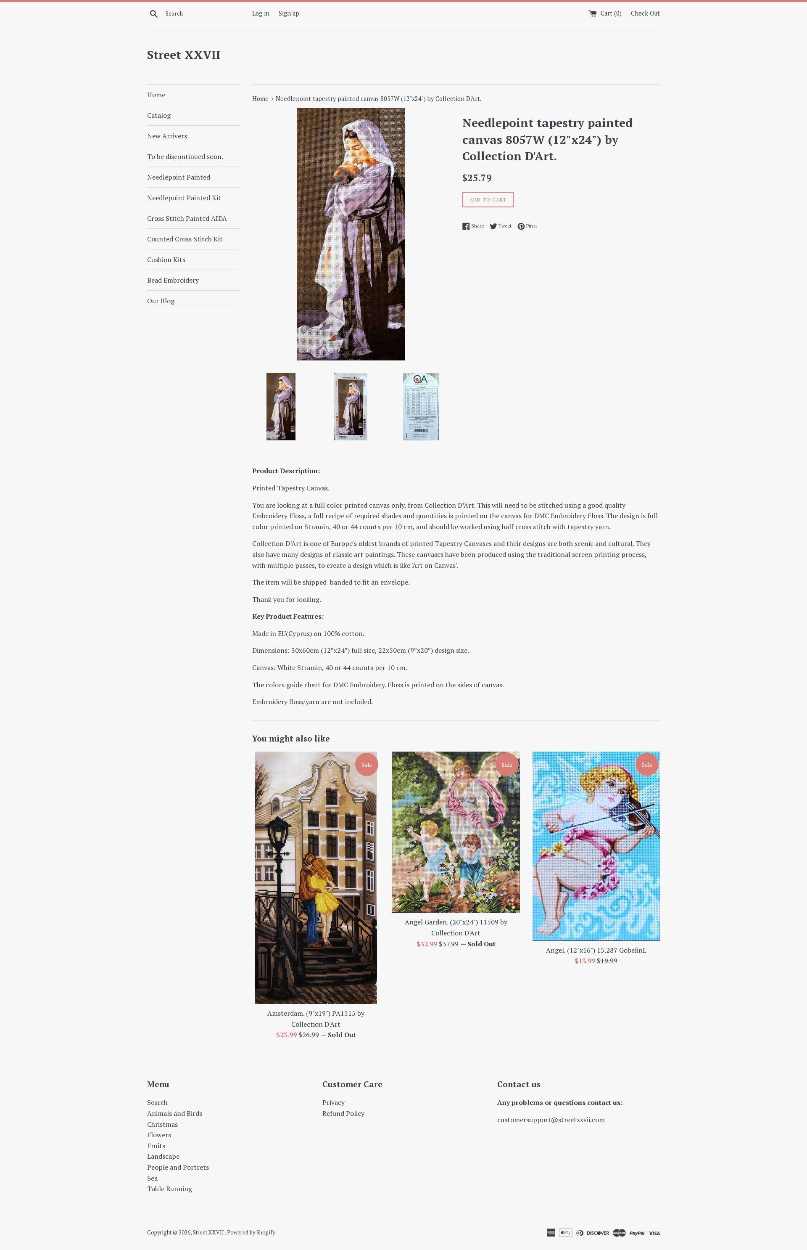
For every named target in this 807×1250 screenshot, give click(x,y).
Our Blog (160, 300)
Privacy (333, 1102)
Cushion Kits (166, 259)
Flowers (159, 1134)
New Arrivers (167, 135)
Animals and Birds (174, 1113)
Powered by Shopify (251, 1232)
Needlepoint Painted (178, 177)
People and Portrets (178, 1167)
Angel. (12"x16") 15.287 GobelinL (596, 950)
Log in (260, 13)
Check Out (645, 13)
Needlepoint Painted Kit (184, 197)
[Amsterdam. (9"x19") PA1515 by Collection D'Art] (316, 878)
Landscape (163, 1156)
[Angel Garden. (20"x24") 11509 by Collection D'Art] (456, 832)
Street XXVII (184, 54)
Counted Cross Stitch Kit (185, 239)
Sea (152, 1178)
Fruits (156, 1145)
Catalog (159, 115)
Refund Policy (343, 1113)
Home (156, 94)
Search (157, 1102)
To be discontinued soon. (185, 156)
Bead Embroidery (173, 280)
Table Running (169, 1188)
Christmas (162, 1124)
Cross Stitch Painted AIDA (187, 218)
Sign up (289, 13)
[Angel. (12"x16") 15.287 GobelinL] (596, 846)
